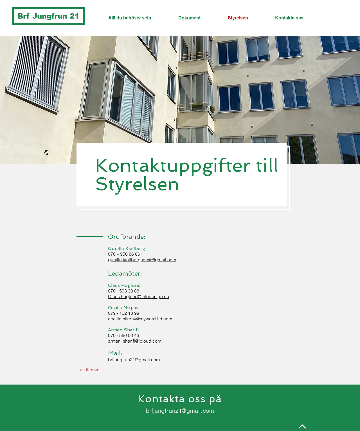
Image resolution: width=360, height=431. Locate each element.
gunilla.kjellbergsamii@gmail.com (142, 259)
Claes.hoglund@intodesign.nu (138, 296)
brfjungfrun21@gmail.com (134, 359)
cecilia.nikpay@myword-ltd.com (140, 318)
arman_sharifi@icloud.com (134, 341)
